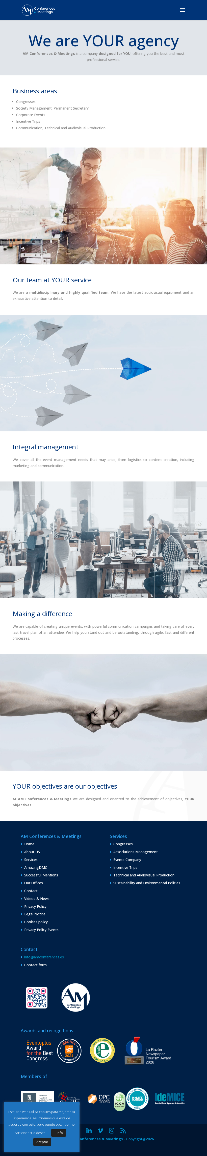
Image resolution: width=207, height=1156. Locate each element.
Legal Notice (34, 914)
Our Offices (33, 882)
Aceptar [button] (42, 1142)
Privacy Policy (35, 906)
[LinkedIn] (89, 1131)
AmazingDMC (35, 867)
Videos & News (36, 898)
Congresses (123, 844)
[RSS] (123, 1131)
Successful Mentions (41, 875)
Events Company (127, 859)
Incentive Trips (125, 867)
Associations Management (135, 851)
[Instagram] (111, 1131)
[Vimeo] (100, 1131)
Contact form (35, 964)
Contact (31, 890)
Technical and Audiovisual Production (143, 875)
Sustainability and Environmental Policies (146, 882)
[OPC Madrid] (98, 1105)
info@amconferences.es (44, 957)
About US (32, 851)
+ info (58, 1132)
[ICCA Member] (120, 1109)
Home (29, 844)
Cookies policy (36, 921)
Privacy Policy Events (41, 929)
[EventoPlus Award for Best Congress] (54, 1064)
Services (31, 859)
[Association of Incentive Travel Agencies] (169, 1105)
